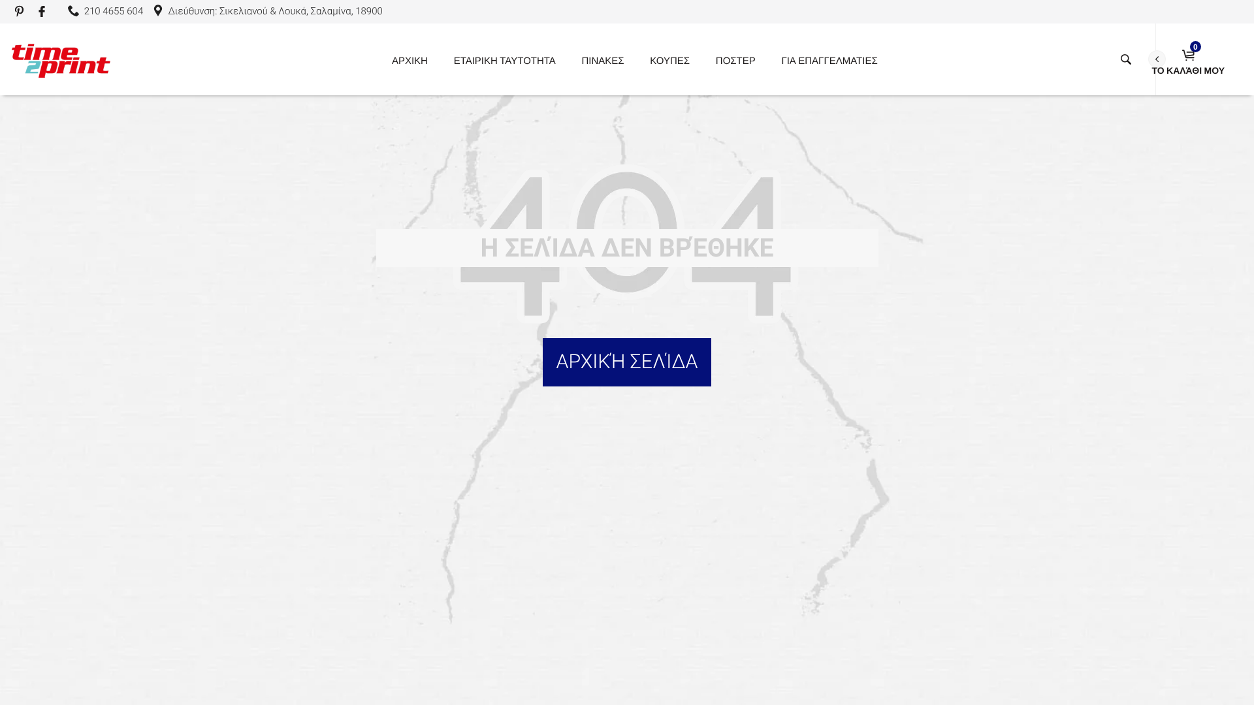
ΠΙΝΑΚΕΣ (603, 60)
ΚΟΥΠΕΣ (670, 60)
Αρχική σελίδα (627, 362)
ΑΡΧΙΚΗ (410, 60)
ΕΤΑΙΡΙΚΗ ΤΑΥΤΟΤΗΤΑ (505, 60)
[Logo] (61, 59)
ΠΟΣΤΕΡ (736, 60)
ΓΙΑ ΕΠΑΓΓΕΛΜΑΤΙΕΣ (829, 60)
